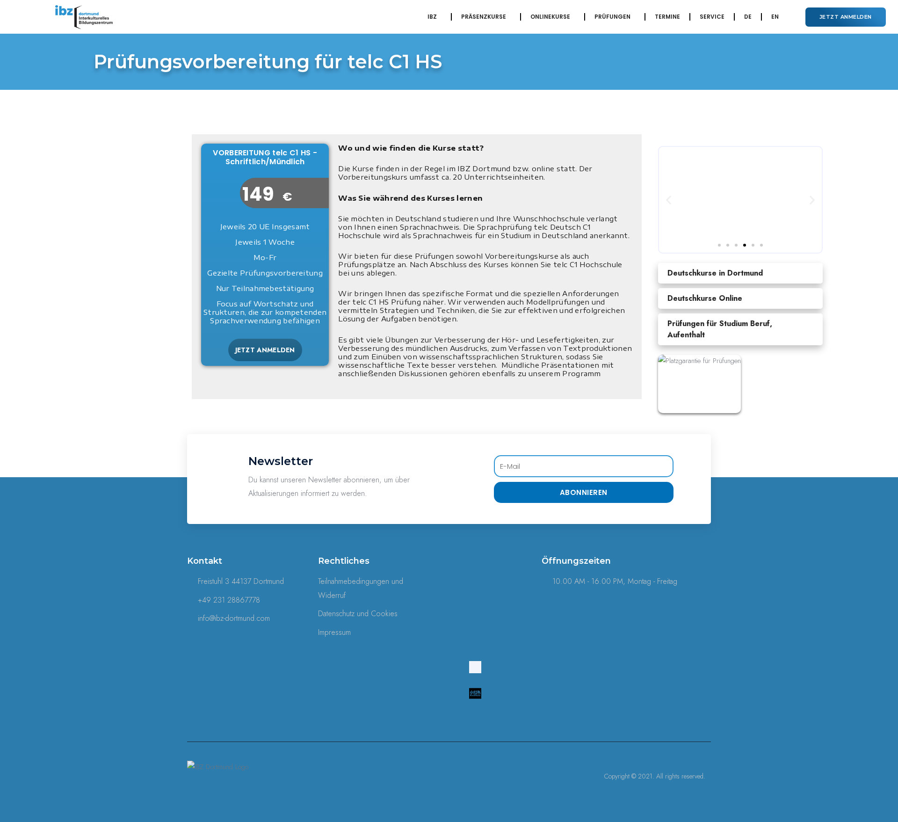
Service (712, 17)
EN (775, 17)
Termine (667, 17)
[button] (845, 17)
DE (748, 17)
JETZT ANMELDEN (265, 350)
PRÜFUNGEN (612, 17)
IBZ (432, 17)
